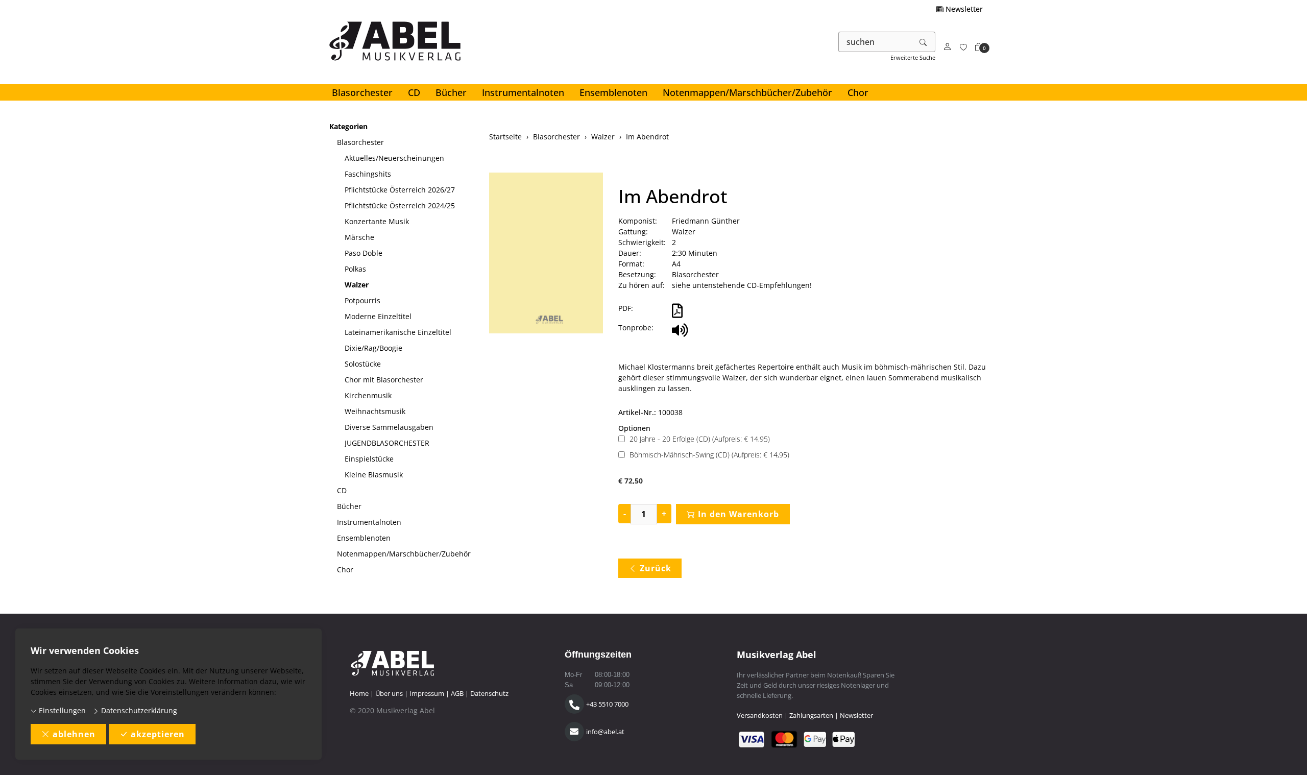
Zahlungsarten (811, 715)
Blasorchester (362, 92)
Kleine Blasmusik (374, 474)
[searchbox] (875, 42)
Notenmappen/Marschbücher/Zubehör (747, 92)
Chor (858, 92)
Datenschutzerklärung (138, 710)
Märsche (359, 237)
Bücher (451, 92)
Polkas (355, 269)
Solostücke (363, 364)
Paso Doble (363, 253)
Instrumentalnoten (523, 92)
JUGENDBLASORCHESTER (387, 443)
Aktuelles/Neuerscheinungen (394, 158)
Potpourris (362, 300)
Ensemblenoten (613, 92)
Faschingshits (368, 174)
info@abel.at (605, 731)
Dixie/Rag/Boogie (373, 348)
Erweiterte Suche (912, 57)
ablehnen (74, 734)
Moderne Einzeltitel (378, 316)
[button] (979, 47)
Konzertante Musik (377, 221)
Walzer (357, 284)
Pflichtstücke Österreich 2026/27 (400, 190)
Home (359, 693)
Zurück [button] (655, 568)
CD (414, 92)
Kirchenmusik (368, 395)
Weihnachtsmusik (375, 411)
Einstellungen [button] (61, 710)
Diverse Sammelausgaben (389, 427)
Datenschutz (489, 693)
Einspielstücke (369, 459)
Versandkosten (760, 715)
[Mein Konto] (947, 47)
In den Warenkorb (738, 514)
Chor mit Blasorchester (384, 379)
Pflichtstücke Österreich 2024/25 (400, 205)
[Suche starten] (923, 42)
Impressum (426, 693)
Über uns (389, 693)
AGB (457, 693)
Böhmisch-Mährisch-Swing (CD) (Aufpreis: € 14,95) (709, 454)
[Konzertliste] (963, 47)
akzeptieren (158, 734)
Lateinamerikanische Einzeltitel (398, 332)
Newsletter (963, 9)
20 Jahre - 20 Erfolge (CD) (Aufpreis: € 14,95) (700, 439)
